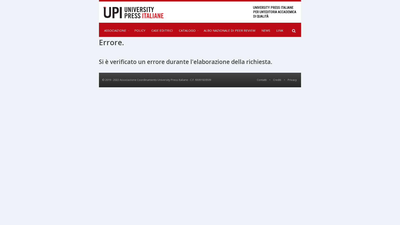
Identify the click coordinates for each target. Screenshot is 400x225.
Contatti (262, 80)
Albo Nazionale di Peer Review (229, 30)
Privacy (292, 80)
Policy (139, 30)
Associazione (115, 30)
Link (279, 30)
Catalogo (187, 30)
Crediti (277, 80)
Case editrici (162, 30)
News (265, 30)
